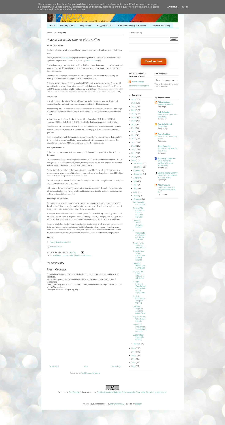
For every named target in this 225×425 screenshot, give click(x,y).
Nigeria (77, 255)
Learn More (172, 7)
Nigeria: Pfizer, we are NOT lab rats (139, 319)
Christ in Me (162, 126)
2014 (133, 142)
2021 (133, 117)
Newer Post (54, 366)
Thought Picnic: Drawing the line (137, 223)
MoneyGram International (60, 242)
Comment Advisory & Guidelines (132, 26)
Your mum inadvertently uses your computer (139, 328)
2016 (133, 135)
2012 (133, 149)
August (136, 178)
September (138, 174)
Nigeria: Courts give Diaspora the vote (139, 299)
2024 (133, 107)
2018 (133, 128)
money (65, 255)
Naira (71, 255)
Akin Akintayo (138, 82)
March (136, 196)
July (135, 181)
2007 (133, 352)
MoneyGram (67, 58)
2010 (133, 157)
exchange (57, 255)
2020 (133, 121)
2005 (133, 359)
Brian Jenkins (164, 134)
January (137, 344)
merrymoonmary (117, 404)
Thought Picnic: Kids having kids (139, 266)
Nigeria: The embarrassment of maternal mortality (138, 212)
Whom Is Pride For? (165, 104)
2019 (133, 124)
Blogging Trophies (105, 26)
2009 (133, 160)
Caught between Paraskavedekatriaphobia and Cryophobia (139, 287)
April (135, 192)
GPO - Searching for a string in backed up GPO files (167, 189)
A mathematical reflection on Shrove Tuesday (139, 235)
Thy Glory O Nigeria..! (167, 158)
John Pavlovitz (164, 146)
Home (52, 26)
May (135, 188)
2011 (133, 153)
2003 (133, 366)
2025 (133, 103)
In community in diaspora (139, 203)
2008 (133, 348)
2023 (133, 110)
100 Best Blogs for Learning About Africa (139, 309)
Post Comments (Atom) (90, 373)
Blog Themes (85, 26)
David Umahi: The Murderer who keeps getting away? (165, 163)
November (138, 167)
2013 (133, 146)
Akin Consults (164, 185)
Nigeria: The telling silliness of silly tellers (73, 39)
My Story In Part (67, 26)
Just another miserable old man (138, 337)
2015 (133, 139)
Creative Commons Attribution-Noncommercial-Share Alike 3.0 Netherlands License (131, 392)
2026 (133, 99)
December (138, 163)
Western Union (92, 60)
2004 (133, 363)
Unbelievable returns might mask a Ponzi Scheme (139, 255)
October (137, 171)
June (135, 185)
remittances (86, 255)
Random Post (153, 61)
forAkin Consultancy (161, 26)
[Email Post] (82, 252)
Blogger (138, 404)
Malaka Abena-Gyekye (168, 173)
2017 (133, 131)
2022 (133, 114)
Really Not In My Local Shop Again (139, 245)
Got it (185, 7)
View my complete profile (139, 86)
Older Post (116, 366)
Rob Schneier (164, 112)
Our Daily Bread (165, 124)
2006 (133, 355)
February (137, 199)
